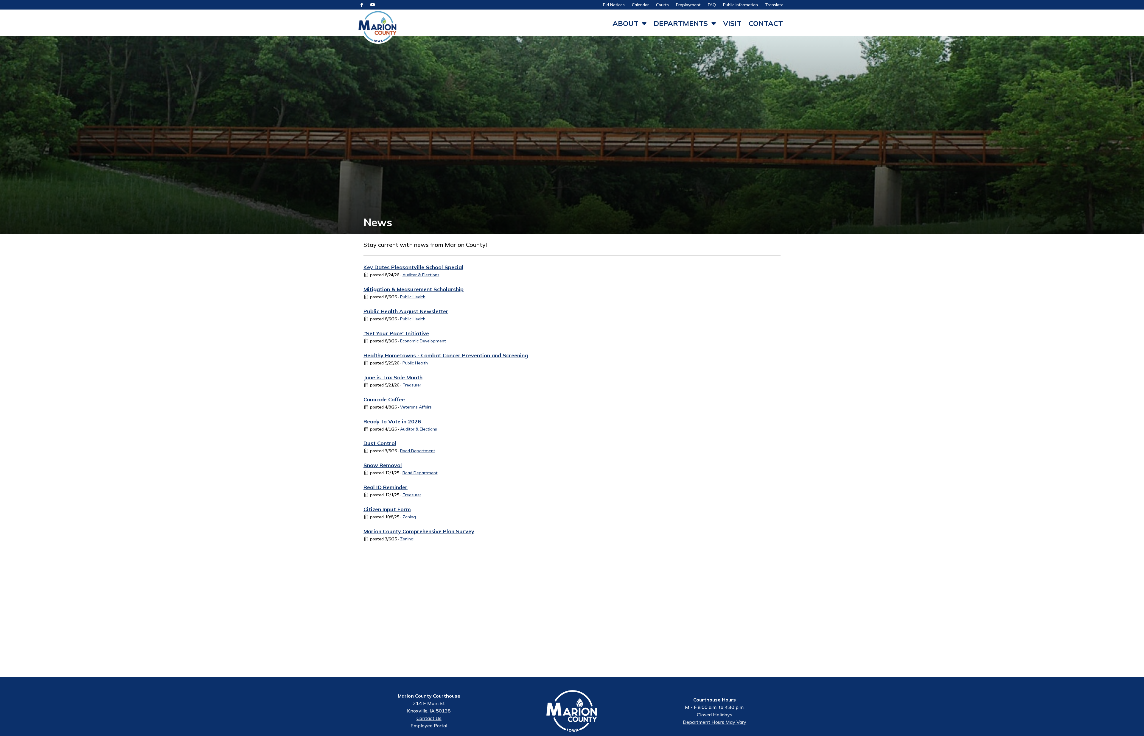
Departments (681, 23)
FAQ (712, 4)
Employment (688, 4)
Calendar (640, 4)
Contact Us (429, 718)
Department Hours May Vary (714, 722)
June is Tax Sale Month (392, 377)
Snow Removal (382, 465)
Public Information (740, 4)
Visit (732, 23)
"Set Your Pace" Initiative (396, 333)
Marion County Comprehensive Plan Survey (418, 531)
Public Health (412, 297)
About (625, 23)
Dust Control (379, 443)
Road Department (417, 450)
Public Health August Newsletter (405, 311)
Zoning (409, 517)
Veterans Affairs (416, 407)
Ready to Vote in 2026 (392, 421)
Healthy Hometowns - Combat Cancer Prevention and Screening (445, 355)
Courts (662, 4)
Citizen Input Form (387, 509)
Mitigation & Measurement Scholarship (413, 289)
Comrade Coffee (384, 399)
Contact (766, 23)
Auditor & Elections (420, 274)
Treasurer (411, 385)
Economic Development (423, 341)
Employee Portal (429, 726)
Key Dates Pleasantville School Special (413, 267)
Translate (774, 4)
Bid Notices (614, 4)
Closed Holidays (714, 715)
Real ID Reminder (385, 487)
